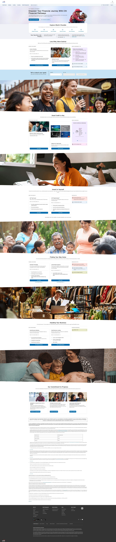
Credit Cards (63, 510)
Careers (34, 510)
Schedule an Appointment (35, 411)
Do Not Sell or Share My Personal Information (62, 523)
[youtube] (82, 519)
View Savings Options (61, 65)
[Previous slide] (73, 133)
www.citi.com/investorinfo (60, 459)
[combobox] (56, 74)
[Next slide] (86, 133)
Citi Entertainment (35, 514)
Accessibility (71, 523)
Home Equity (63, 513)
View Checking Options (39, 65)
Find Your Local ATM (53, 411)
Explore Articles (73, 411)
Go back (32, 449)
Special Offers (35, 516)
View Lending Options (60, 344)
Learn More (39, 148)
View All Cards (60, 148)
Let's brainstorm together (45, 19)
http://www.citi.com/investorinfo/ (47, 482)
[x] (80, 519)
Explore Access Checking (33, 19)
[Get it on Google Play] (36, 520)
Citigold (44, 510)
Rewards (34, 513)
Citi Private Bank (45, 513)
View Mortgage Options (38, 282)
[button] (35, 30)
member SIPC (65, 490)
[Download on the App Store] (43, 520)
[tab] (77, 140)
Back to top (30, 501)
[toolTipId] (64, 37)
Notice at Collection (52, 523)
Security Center (73, 510)
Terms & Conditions (42, 523)
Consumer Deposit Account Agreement (62, 430)
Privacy (47, 523)
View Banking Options (39, 344)
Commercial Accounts (55, 510)
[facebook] (78, 519)
